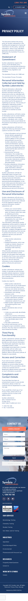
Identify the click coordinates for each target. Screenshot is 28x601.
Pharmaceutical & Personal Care (12, 552)
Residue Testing (7, 527)
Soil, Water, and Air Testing (11, 531)
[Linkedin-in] (4, 498)
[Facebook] (8, 498)
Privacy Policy (14, 587)
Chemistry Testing (8, 523)
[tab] (14, 429)
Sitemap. (21, 587)
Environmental (7, 549)
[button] (9, 7)
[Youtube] (12, 498)
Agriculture (6, 542)
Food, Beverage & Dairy (10, 545)
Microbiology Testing (9, 520)
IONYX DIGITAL (17, 590)
